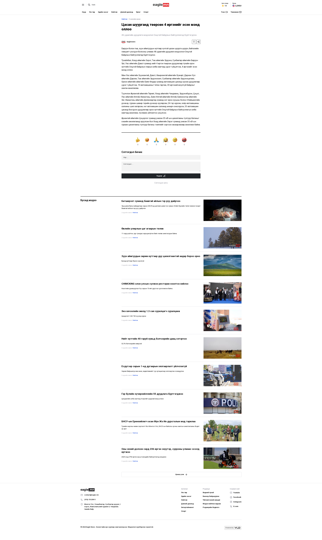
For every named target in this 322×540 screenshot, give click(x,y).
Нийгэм (114, 12)
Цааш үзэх (179, 474)
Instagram (237, 502)
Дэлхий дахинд (126, 12)
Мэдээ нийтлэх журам (212, 504)
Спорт (146, 12)
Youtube (236, 493)
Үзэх (223, 12)
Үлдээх (159, 176)
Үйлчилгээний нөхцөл (211, 500)
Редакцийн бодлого (211, 507)
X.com (235, 506)
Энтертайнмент (187, 507)
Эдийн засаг (103, 12)
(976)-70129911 (90, 499)
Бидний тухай (208, 492)
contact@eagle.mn (91, 495)
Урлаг (138, 12)
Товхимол (235, 12)
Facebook (237, 497)
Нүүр (84, 12)
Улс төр (92, 12)
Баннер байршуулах (211, 496)
